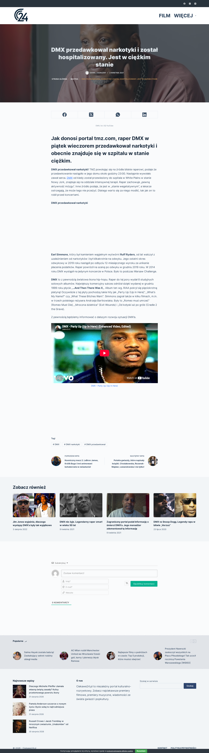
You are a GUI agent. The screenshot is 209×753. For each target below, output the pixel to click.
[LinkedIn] (144, 114)
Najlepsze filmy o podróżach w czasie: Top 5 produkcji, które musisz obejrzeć (132, 656)
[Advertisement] (104, 229)
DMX (70, 177)
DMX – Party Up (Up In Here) (104, 386)
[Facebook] (184, 4)
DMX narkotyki (72, 444)
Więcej (183, 15)
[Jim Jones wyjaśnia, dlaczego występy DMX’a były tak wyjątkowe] (34, 505)
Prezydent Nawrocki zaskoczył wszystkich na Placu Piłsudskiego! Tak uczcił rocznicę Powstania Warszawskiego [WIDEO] (180, 655)
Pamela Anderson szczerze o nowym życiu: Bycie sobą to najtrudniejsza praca (47, 707)
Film (164, 15)
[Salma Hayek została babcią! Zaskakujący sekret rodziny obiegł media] (17, 656)
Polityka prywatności (183, 748)
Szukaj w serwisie (149, 681)
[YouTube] (195, 4)
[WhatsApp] (118, 114)
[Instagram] (190, 4)
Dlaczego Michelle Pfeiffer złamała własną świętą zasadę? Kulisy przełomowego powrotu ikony (46, 689)
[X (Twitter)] (91, 114)
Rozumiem (141, 751)
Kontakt (162, 748)
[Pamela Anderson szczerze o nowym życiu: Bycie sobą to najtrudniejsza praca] (19, 709)
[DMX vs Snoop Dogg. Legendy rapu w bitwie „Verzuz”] (175, 505)
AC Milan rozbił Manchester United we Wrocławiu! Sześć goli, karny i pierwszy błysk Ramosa (85, 655)
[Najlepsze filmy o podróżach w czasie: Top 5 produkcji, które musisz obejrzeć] (111, 656)
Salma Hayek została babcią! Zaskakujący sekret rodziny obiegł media (39, 656)
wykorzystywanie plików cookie (120, 751)
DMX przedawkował (94, 444)
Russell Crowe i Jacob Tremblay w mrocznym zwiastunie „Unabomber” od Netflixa (48, 724)
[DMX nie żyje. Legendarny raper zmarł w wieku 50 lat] (81, 505)
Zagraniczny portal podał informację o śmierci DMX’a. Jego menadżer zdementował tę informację (128, 525)
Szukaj (190, 685)
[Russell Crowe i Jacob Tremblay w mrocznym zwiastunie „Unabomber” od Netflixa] (19, 726)
